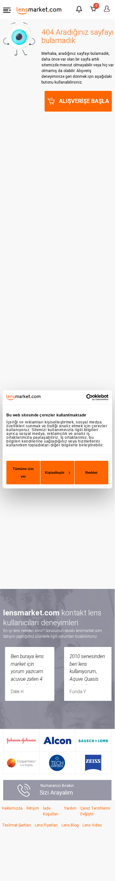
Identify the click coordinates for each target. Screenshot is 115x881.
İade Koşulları (50, 811)
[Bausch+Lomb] (93, 741)
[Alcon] (57, 740)
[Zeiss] (93, 763)
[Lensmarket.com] (39, 10)
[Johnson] (21, 741)
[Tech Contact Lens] (57, 763)
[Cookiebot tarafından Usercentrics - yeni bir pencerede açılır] (81, 397)
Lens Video (92, 825)
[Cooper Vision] (21, 762)
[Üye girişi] (105, 9)
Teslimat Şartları (16, 825)
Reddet (91, 472)
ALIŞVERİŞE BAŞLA (83, 101)
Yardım (70, 808)
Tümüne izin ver (23, 472)
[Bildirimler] (79, 10)
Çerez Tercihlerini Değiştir (95, 811)
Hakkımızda (12, 808)
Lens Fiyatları (46, 825)
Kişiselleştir (54, 472)
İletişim (32, 808)
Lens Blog (70, 825)
